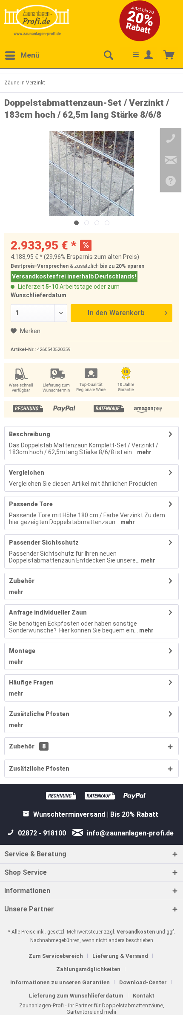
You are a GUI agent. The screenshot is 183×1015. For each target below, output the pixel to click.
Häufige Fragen (31, 682)
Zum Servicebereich (56, 956)
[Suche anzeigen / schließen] (108, 55)
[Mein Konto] (148, 55)
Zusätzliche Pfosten (39, 713)
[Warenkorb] (169, 55)
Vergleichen (26, 472)
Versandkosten (136, 932)
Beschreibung (29, 434)
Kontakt (143, 995)
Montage (22, 650)
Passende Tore (31, 504)
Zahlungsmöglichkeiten (88, 969)
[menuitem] (22, 55)
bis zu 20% (113, 266)
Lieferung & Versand (120, 956)
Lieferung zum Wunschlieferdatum (76, 995)
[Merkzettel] (128, 55)
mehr (144, 452)
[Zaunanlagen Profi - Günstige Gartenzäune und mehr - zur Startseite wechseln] (36, 20)
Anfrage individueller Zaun (48, 612)
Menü (30, 55)
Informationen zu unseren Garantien (60, 982)
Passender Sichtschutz (44, 542)
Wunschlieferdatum (38, 295)
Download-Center (143, 982)
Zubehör (21, 580)
